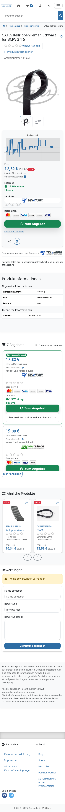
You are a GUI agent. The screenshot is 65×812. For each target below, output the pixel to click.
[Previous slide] (27, 557)
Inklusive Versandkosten (52, 345)
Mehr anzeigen (12, 473)
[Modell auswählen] (18, 5)
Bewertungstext (13, 616)
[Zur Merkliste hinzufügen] (61, 36)
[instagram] (11, 795)
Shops (42, 760)
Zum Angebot (34, 408)
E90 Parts (46, 808)
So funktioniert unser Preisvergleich (47, 782)
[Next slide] (37, 557)
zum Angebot (34, 224)
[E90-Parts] (3, 25)
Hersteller (44, 766)
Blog (41, 754)
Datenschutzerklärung (17, 754)
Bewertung (10, 603)
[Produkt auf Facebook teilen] (17, 241)
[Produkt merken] (26, 503)
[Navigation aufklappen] (58, 6)
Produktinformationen (20, 51)
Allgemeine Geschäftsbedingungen (17, 768)
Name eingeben (13, 590)
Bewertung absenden (33, 645)
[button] (6, 89)
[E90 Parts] (6, 5)
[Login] (40, 5)
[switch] (37, 345)
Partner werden (47, 772)
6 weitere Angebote (14, 231)
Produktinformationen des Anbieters (30, 417)
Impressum (10, 760)
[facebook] (4, 795)
